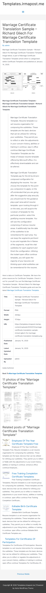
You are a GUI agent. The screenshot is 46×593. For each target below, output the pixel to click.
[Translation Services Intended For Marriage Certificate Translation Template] (17, 417)
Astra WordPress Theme (24, 588)
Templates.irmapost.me (23, 4)
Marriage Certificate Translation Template (23, 290)
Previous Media (23, 574)
